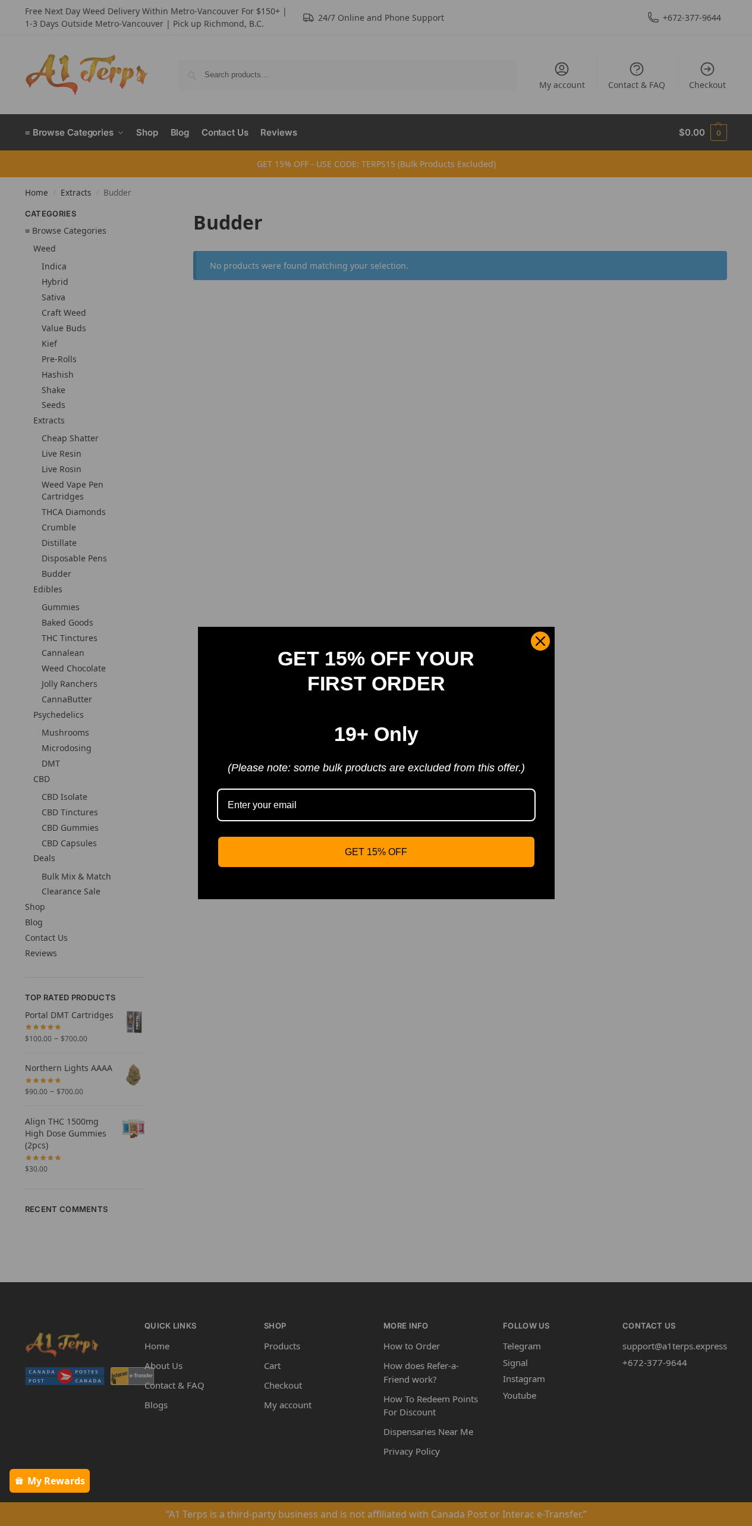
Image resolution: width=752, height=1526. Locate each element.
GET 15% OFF (376, 852)
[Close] (540, 641)
